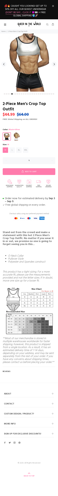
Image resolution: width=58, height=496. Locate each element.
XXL (25, 150)
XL (19, 150)
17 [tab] (34, 94)
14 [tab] (29, 94)
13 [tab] (27, 94)
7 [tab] (15, 94)
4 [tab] (10, 94)
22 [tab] (44, 94)
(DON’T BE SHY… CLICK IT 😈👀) (22, 12)
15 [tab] (31, 94)
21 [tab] (42, 94)
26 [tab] (51, 94)
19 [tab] (38, 94)
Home (3, 31)
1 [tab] (4, 94)
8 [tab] (17, 94)
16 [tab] (32, 94)
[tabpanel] (29, 63)
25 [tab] (49, 94)
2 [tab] (6, 94)
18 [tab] (36, 94)
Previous (3, 64)
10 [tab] (21, 94)
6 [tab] (14, 94)
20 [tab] (40, 94)
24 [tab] (48, 94)
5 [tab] (12, 94)
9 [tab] (19, 94)
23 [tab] (46, 94)
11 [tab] (23, 94)
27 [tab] (53, 94)
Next (54, 64)
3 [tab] (8, 94)
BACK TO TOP (29, 476)
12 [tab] (25, 94)
